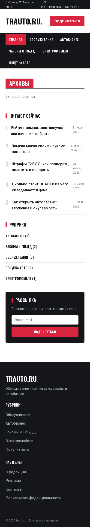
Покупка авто (20, 62)
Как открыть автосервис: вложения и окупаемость (34, 205)
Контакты (72, 7)
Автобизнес (69, 39)
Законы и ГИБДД (22, 51)
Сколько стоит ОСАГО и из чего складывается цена (40, 187)
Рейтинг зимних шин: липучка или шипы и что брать (37, 131)
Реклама (55, 7)
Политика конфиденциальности (33, 498)
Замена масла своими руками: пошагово (39, 149)
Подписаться (67, 21)
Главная (15, 39)
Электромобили (55, 51)
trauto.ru (24, 21)
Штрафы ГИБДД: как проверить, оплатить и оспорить (40, 167)
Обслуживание (41, 39)
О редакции (16, 472)
